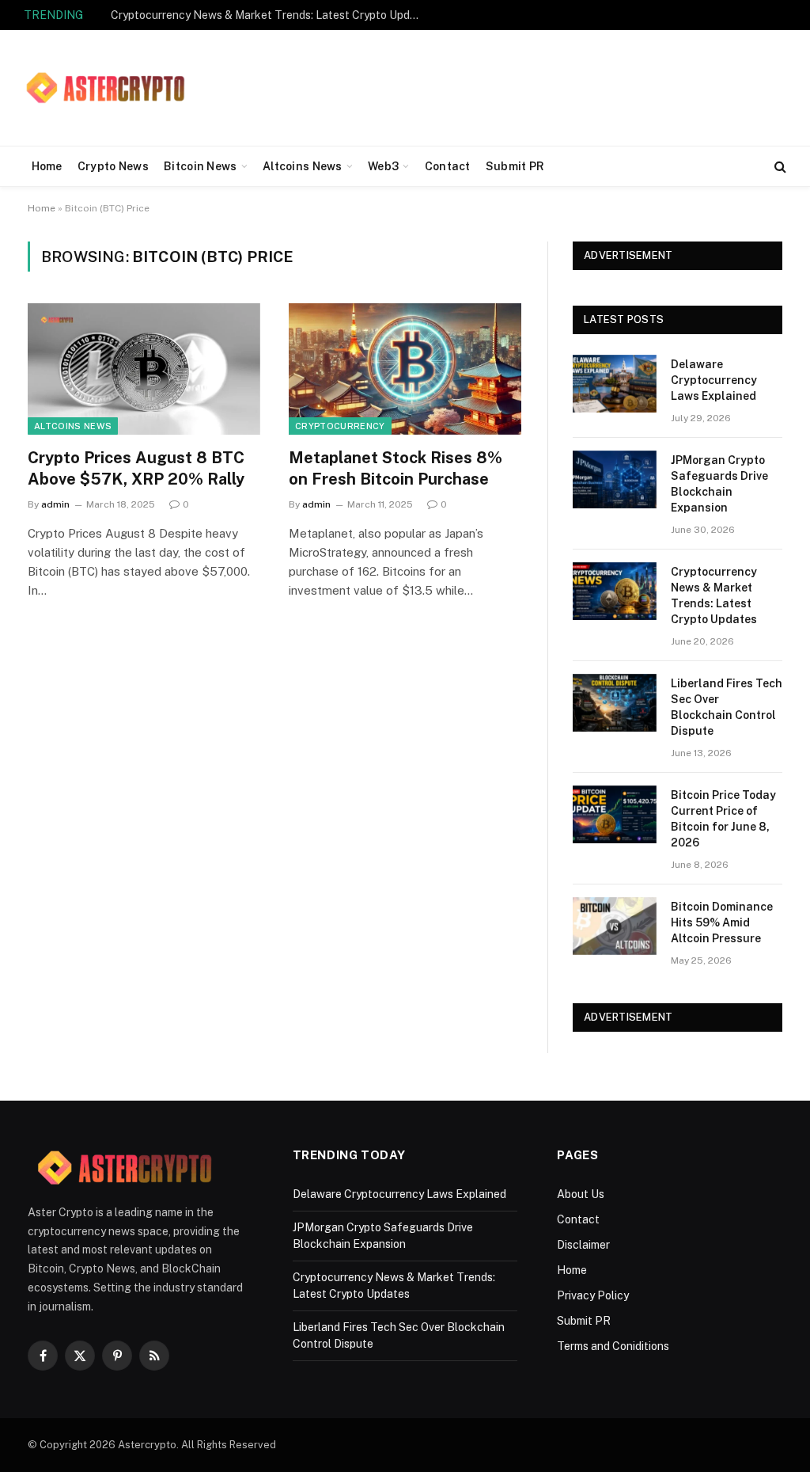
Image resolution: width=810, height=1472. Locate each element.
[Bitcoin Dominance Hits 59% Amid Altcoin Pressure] (615, 926)
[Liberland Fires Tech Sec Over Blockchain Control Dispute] (615, 703)
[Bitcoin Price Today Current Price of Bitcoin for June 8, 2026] (615, 814)
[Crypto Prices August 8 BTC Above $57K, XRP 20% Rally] (144, 368)
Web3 (383, 166)
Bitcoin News (200, 166)
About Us (580, 1194)
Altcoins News (303, 166)
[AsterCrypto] (107, 88)
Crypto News (113, 166)
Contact (448, 166)
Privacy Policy (593, 1295)
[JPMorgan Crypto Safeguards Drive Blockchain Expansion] (615, 479)
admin (55, 504)
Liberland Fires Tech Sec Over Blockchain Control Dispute (726, 707)
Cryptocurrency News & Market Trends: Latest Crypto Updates (269, 15)
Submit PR (515, 166)
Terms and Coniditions (613, 1346)
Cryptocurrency (340, 426)
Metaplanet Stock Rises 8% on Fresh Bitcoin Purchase (395, 468)
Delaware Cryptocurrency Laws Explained (714, 380)
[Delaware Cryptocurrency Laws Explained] (615, 384)
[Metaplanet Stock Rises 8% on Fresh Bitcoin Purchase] (405, 368)
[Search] (778, 166)
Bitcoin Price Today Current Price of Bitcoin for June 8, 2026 (723, 819)
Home (47, 166)
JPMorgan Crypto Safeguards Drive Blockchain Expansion (719, 484)
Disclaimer (583, 1244)
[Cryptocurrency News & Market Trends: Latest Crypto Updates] (615, 591)
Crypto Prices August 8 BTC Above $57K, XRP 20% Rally (136, 468)
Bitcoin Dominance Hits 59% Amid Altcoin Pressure (722, 922)
